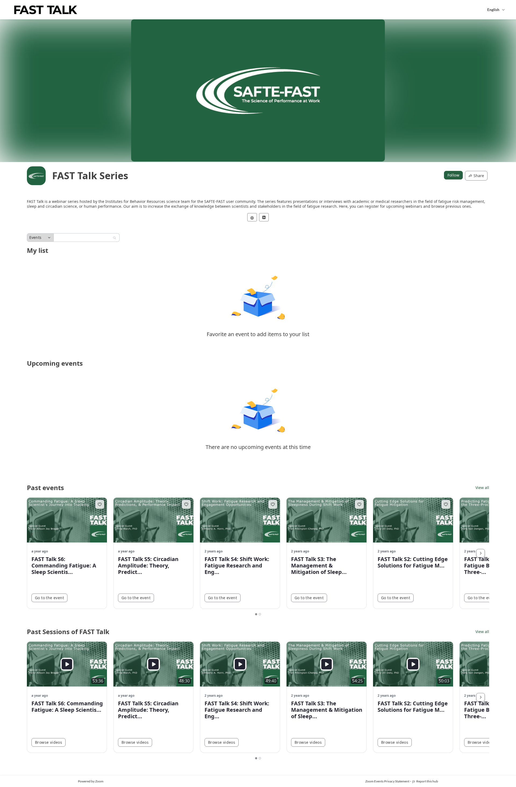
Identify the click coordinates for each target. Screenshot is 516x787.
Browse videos (48, 742)
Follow (453, 175)
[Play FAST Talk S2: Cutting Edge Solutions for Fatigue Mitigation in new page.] (413, 664)
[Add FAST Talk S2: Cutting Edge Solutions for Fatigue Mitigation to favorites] (446, 504)
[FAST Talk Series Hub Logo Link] (45, 9)
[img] (36, 175)
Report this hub (427, 781)
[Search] (114, 237)
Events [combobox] (35, 237)
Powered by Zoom (90, 781)
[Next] (480, 553)
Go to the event (49, 597)
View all (482, 487)
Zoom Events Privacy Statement (387, 781)
